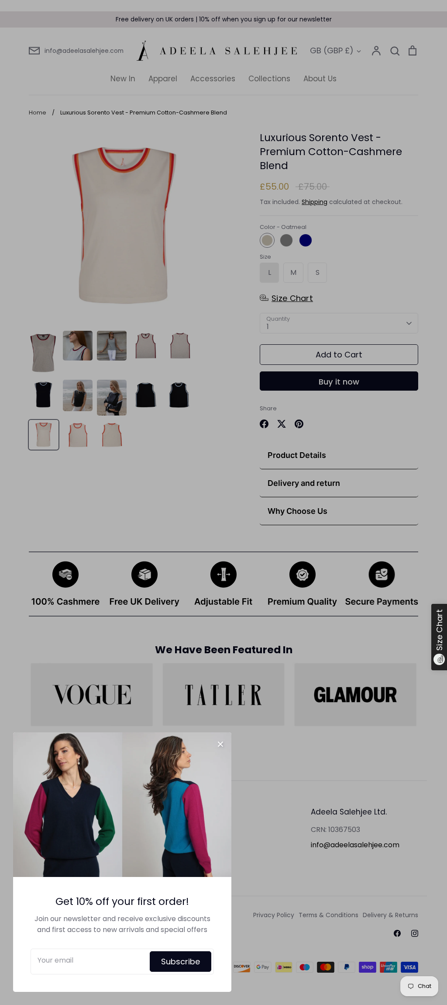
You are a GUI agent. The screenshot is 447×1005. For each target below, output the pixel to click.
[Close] (220, 743)
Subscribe (180, 961)
